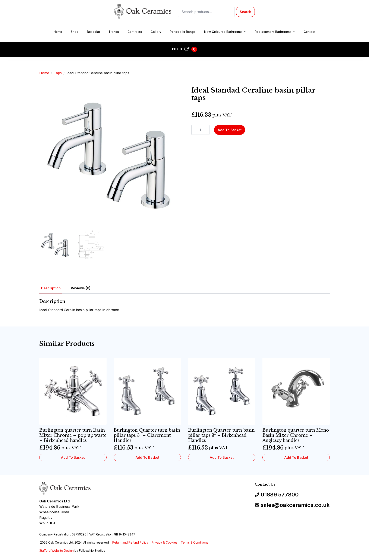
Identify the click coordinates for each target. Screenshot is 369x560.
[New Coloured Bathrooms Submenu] (246, 32)
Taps (58, 73)
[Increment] (206, 130)
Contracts (134, 31)
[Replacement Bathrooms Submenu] (295, 32)
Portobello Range (183, 31)
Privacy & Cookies (164, 542)
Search (245, 12)
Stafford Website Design (56, 550)
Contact (309, 31)
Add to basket (230, 130)
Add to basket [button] (73, 457)
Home (58, 31)
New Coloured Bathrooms (223, 31)
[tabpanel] (184, 306)
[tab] (50, 288)
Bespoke (93, 31)
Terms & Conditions (194, 542)
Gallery (156, 31)
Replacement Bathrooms (273, 31)
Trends (113, 31)
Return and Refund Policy (130, 542)
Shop (74, 31)
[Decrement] (194, 130)
